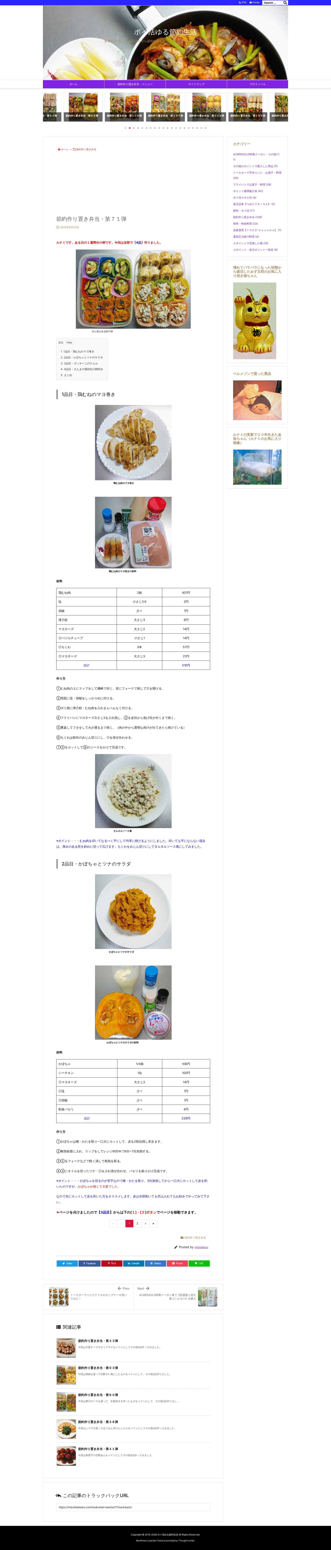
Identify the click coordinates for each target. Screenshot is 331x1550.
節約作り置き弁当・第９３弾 (98, 1368)
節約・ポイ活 (244, 210)
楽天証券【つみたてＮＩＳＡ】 (254, 204)
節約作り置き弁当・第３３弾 (98, 1341)
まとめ (66, 375)
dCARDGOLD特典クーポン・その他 (256, 157)
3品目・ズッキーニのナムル (79, 363)
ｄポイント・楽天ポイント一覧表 (255, 249)
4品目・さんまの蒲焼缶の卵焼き (82, 369)
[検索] (285, 2)
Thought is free (186, 1540)
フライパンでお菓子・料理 (252, 184)
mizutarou (201, 1247)
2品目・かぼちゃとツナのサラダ (82, 357)
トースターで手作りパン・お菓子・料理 (257, 175)
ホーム (64, 149)
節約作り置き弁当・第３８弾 (98, 1422)
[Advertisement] (133, 186)
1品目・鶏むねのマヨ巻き (77, 351)
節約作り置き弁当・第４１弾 (98, 1449)
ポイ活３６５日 (244, 197)
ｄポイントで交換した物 (250, 243)
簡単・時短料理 (245, 223)
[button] (49, 107)
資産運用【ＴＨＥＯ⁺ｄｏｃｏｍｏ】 (257, 230)
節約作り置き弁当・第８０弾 (98, 1395)
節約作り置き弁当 (86, 149)
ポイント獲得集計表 (248, 191)
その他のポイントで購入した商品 (255, 166)
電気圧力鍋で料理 (246, 236)
